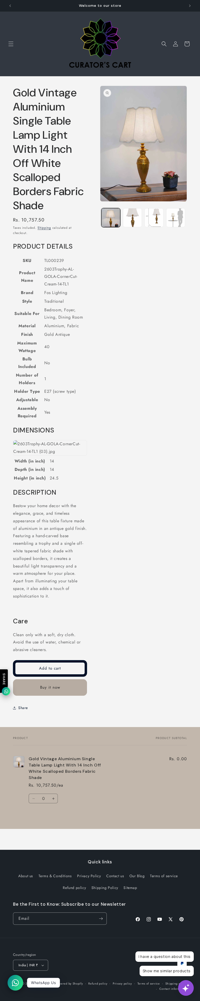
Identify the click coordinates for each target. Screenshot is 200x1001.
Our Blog (137, 876)
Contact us (115, 876)
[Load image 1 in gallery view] (110, 217)
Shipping (44, 227)
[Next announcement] (190, 5)
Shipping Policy (104, 887)
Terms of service (164, 876)
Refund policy (74, 887)
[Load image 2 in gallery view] (132, 217)
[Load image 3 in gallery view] (154, 217)
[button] (11, 44)
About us (25, 876)
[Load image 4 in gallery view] (175, 217)
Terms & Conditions (55, 876)
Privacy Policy (89, 876)
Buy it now (50, 687)
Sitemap (130, 887)
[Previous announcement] (10, 5)
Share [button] (23, 707)
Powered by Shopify (69, 983)
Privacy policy (122, 983)
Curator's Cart (44, 983)
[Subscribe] (101, 918)
